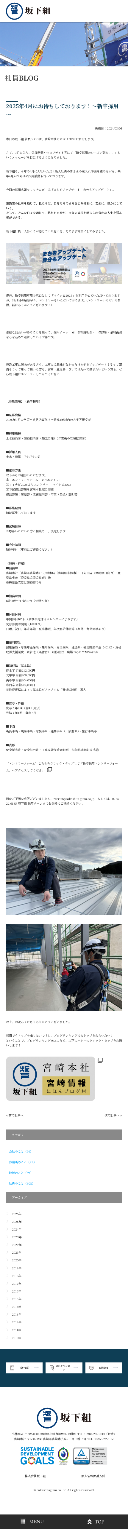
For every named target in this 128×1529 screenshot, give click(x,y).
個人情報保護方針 (93, 1476)
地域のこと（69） (21, 1172)
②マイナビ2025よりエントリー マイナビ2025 (38, 484)
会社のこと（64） (21, 1151)
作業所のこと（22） (22, 1162)
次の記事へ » (113, 1115)
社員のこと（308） (22, 1183)
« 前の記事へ (15, 1115)
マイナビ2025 (63, 295)
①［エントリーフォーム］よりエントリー (34, 479)
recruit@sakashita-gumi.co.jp (74, 798)
